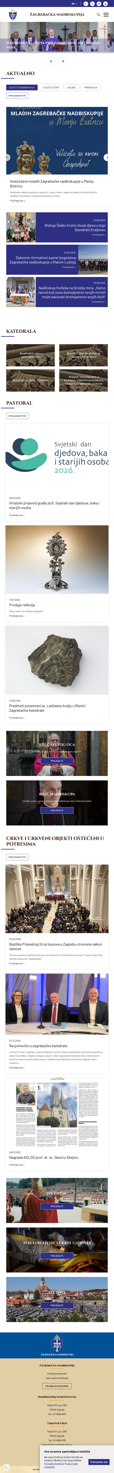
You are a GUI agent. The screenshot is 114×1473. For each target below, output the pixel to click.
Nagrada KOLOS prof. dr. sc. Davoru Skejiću (43, 1157)
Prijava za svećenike (57, 1386)
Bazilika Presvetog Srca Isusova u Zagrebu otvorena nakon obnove (55, 946)
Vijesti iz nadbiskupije (22, 87)
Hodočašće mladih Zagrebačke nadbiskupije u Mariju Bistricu (52, 183)
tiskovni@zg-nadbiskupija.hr (57, 1444)
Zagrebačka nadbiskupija (57, 14)
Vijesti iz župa (51, 87)
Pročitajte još (16, 200)
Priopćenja (90, 87)
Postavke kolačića (54, 1463)
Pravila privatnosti (57, 1373)
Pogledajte (57, 761)
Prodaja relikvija (22, 605)
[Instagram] (99, 3)
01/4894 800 (59, 1414)
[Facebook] (86, 3)
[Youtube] (105, 3)
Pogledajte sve (17, 95)
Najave (72, 87)
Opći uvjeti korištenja (57, 1377)
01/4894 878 (59, 1440)
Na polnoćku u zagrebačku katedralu (38, 1045)
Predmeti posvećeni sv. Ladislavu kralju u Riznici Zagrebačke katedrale (47, 707)
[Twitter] (92, 3)
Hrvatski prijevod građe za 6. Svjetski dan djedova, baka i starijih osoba (54, 505)
